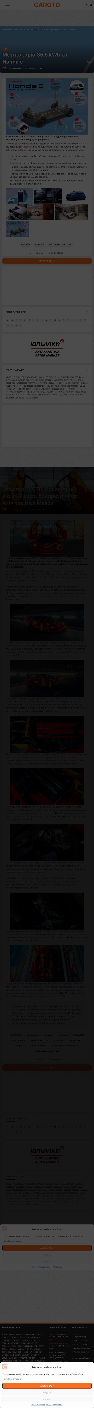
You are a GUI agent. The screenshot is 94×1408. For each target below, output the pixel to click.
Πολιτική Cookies (38, 1405)
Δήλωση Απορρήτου (54, 1405)
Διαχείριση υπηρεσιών (13, 1379)
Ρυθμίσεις (47, 1399)
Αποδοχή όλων (47, 1386)
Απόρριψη (47, 1392)
